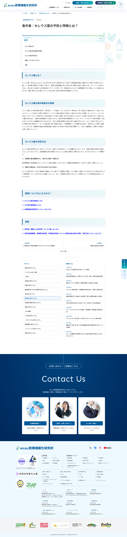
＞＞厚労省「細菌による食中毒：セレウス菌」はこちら (40, 229)
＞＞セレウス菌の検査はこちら (32, 201)
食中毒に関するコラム (44, 13)
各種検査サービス (71, 455)
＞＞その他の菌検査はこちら (31, 205)
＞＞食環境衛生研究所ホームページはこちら (36, 209)
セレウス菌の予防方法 (31, 55)
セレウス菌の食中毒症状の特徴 (33, 51)
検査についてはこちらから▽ (33, 60)
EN (69, 3)
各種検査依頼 (34, 423)
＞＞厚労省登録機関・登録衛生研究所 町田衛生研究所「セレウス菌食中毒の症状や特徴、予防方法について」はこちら (61, 233)
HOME (26, 13)
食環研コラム (33, 13)
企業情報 (44, 455)
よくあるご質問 (91, 423)
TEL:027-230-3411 (46, 495)
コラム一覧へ (63, 251)
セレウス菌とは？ (30, 46)
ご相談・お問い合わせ (63, 423)
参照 (26, 65)
